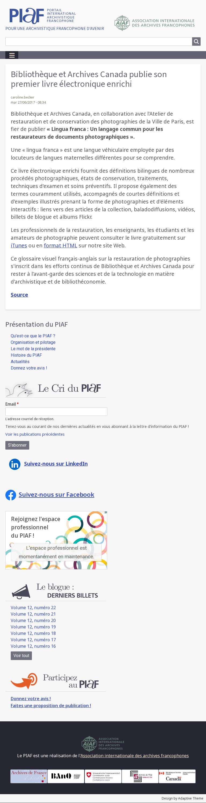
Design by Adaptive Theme (182, 798)
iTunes (19, 245)
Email (10, 404)
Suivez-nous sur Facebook (56, 494)
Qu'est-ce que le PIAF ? (33, 335)
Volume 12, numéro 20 (33, 620)
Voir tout (21, 655)
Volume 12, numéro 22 (33, 607)
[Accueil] (44, 15)
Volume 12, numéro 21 (33, 614)
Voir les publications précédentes (35, 434)
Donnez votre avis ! (29, 368)
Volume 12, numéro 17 (33, 640)
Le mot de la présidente (33, 348)
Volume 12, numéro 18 (33, 633)
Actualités (20, 361)
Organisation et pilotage (33, 342)
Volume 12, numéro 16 (33, 646)
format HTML (60, 245)
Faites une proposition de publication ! (51, 705)
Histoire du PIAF (26, 355)
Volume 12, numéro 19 (33, 627)
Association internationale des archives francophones (134, 756)
